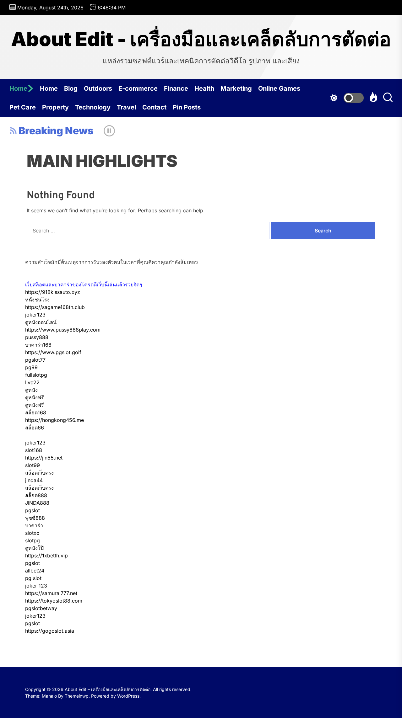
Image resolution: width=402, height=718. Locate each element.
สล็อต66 (34, 427)
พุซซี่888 (35, 518)
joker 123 (36, 585)
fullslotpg (36, 375)
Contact (154, 107)
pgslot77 (35, 360)
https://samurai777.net (51, 593)
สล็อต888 (36, 495)
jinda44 (34, 480)
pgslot (32, 510)
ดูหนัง (31, 390)
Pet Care (22, 107)
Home (18, 88)
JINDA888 (37, 503)
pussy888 (36, 337)
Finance (176, 88)
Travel (126, 107)
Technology (93, 107)
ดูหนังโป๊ (34, 548)
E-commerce (138, 88)
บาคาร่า (34, 525)
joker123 (35, 314)
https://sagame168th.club (55, 307)
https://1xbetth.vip (46, 555)
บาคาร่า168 (38, 345)
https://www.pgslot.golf (53, 352)
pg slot (33, 578)
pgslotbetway (41, 608)
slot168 (33, 450)
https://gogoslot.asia (49, 631)
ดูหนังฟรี (34, 397)
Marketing (236, 88)
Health (204, 88)
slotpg (32, 540)
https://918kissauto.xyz (52, 292)
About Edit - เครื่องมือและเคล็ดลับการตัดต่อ (201, 39)
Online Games (279, 88)
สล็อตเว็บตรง (39, 473)
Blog (71, 88)
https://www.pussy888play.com (62, 330)
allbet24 (34, 570)
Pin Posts (187, 107)
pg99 (31, 367)
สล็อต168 (35, 412)
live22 (32, 382)
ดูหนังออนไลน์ (41, 322)
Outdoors (98, 88)
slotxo (32, 533)
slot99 (32, 465)
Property (55, 107)
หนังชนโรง (37, 299)
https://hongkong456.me (54, 420)
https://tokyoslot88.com (53, 601)
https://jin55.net (43, 458)
